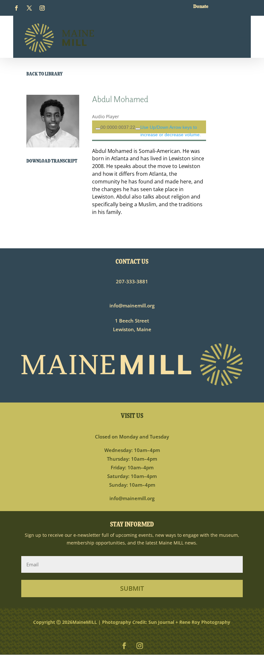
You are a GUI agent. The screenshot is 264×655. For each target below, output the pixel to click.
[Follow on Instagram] (42, 8)
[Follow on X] (29, 8)
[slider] (118, 127)
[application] (149, 126)
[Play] (97, 129)
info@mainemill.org (132, 305)
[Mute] (137, 129)
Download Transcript (51, 161)
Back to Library (44, 74)
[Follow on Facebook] (16, 8)
